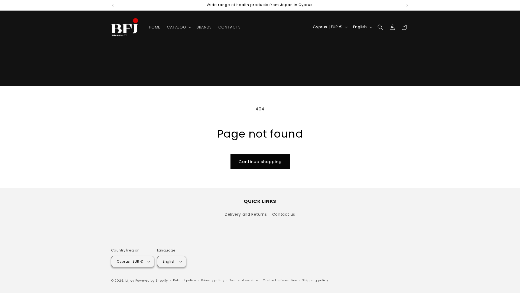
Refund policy (184, 280)
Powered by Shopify (151, 280)
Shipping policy (315, 280)
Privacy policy (213, 280)
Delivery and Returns (246, 214)
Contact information (280, 280)
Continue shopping (260, 161)
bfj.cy (129, 280)
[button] (178, 27)
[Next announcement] (407, 5)
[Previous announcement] (113, 5)
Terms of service (243, 280)
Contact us (283, 214)
